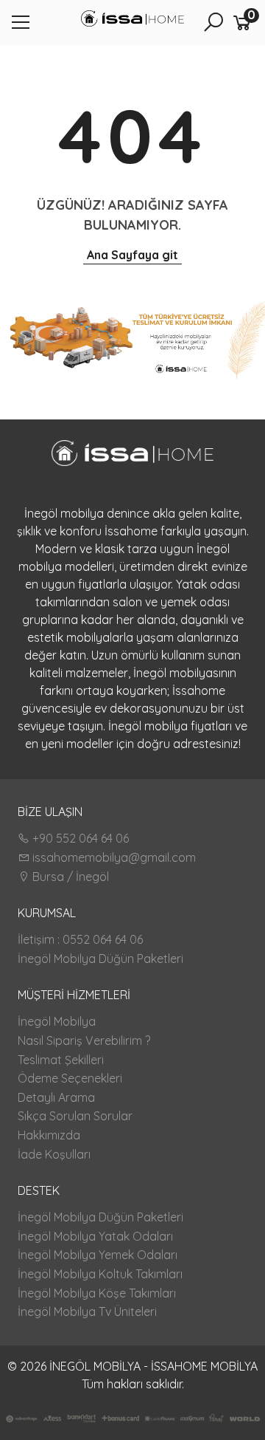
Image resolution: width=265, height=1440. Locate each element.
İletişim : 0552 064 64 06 (80, 939)
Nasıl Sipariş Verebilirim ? (84, 1040)
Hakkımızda (49, 1135)
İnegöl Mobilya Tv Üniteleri (87, 1311)
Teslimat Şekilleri (61, 1059)
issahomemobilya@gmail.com (112, 857)
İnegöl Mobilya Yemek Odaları (97, 1254)
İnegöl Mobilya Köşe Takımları (97, 1293)
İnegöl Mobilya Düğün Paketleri (100, 958)
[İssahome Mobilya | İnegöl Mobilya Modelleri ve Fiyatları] (132, 20)
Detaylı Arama (56, 1097)
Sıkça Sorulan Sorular (75, 1115)
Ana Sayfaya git (132, 254)
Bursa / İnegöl (69, 876)
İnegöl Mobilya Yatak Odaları (95, 1236)
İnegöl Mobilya (57, 1021)
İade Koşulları (54, 1154)
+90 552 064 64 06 (79, 838)
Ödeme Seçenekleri (70, 1078)
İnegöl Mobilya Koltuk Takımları (100, 1273)
